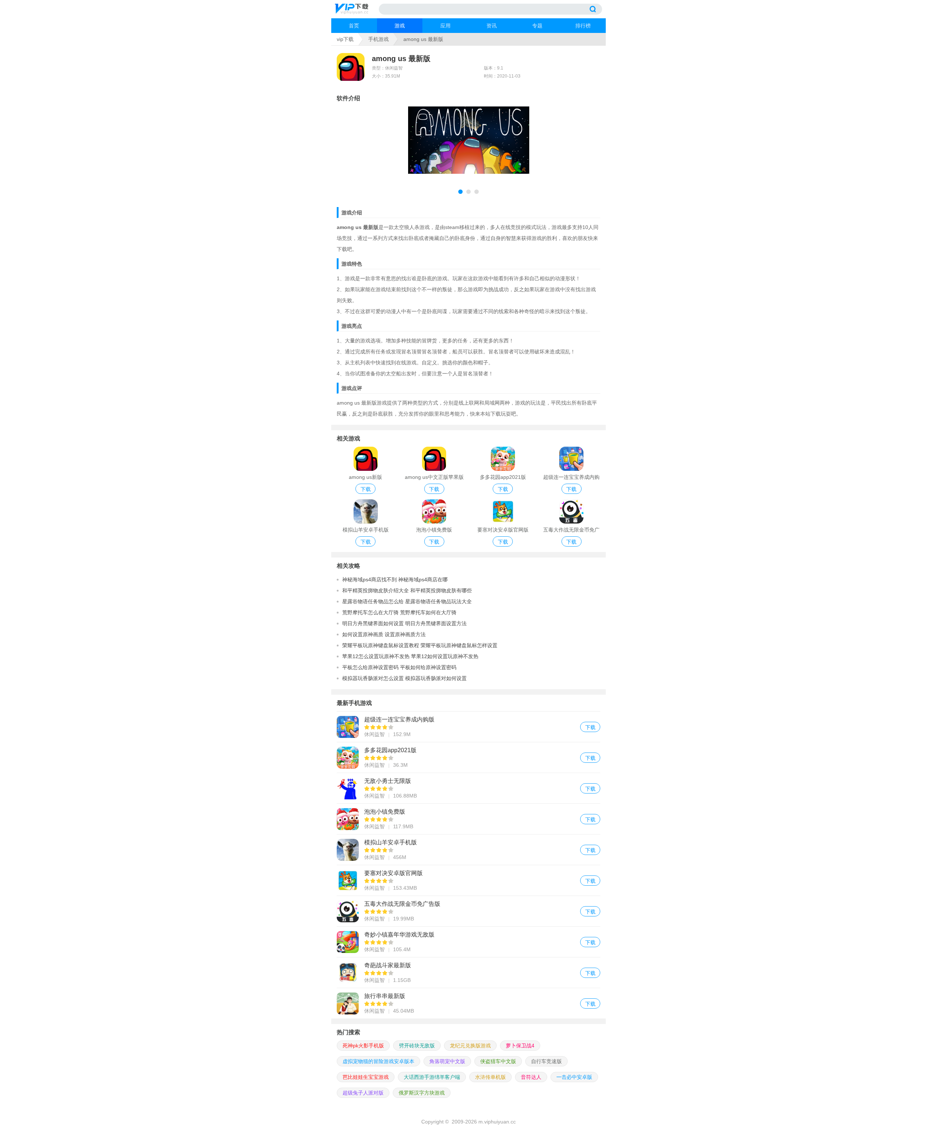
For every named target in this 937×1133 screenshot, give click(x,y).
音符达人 (531, 1077)
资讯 (491, 26)
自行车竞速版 (546, 1061)
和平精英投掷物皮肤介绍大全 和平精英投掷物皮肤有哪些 (407, 590)
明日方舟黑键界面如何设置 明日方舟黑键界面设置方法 (404, 623)
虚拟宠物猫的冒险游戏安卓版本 (378, 1061)
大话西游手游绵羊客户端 (432, 1077)
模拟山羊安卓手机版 (468, 849)
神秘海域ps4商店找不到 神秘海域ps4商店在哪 (395, 579)
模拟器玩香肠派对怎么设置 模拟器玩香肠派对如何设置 (404, 678)
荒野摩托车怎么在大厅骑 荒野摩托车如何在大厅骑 (399, 612)
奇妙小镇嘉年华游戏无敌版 (468, 942)
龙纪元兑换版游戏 (470, 1045)
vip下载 (345, 39)
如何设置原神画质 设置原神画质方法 (384, 634)
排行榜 (583, 26)
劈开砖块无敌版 (417, 1045)
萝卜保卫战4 (520, 1045)
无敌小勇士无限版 (468, 788)
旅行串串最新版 (468, 1003)
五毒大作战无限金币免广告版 (468, 911)
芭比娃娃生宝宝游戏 (366, 1077)
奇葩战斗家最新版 (468, 972)
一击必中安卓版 (574, 1077)
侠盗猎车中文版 (498, 1061)
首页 (354, 26)
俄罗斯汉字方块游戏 (422, 1093)
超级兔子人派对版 (363, 1093)
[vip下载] (357, 9)
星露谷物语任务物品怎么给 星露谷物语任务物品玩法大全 (407, 601)
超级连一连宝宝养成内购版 (468, 727)
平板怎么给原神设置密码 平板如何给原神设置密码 (399, 667)
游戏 (400, 26)
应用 (445, 26)
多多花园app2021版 (468, 757)
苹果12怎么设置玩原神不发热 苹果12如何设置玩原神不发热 (410, 656)
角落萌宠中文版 (447, 1061)
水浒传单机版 (490, 1077)
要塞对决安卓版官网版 (468, 880)
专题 (537, 26)
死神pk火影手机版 (363, 1045)
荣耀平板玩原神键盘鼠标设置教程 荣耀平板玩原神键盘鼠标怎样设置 (419, 645)
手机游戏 (378, 39)
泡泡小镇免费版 (468, 819)
